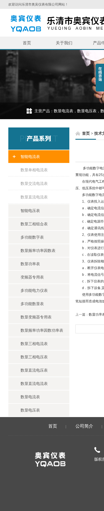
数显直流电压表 (34, 370)
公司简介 (84, 426)
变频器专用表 (32, 277)
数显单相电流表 (34, 170)
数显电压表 (30, 410)
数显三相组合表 (34, 224)
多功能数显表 (32, 304)
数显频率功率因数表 (38, 250)
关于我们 (64, 42)
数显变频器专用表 (36, 317)
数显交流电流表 (34, 183)
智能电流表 (30, 156)
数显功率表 (30, 264)
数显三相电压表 (34, 357)
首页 (27, 42)
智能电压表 (30, 210)
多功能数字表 (32, 237)
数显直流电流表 (34, 197)
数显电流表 (30, 397)
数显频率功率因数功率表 (42, 330)
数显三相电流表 (34, 343)
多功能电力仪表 (34, 290)
